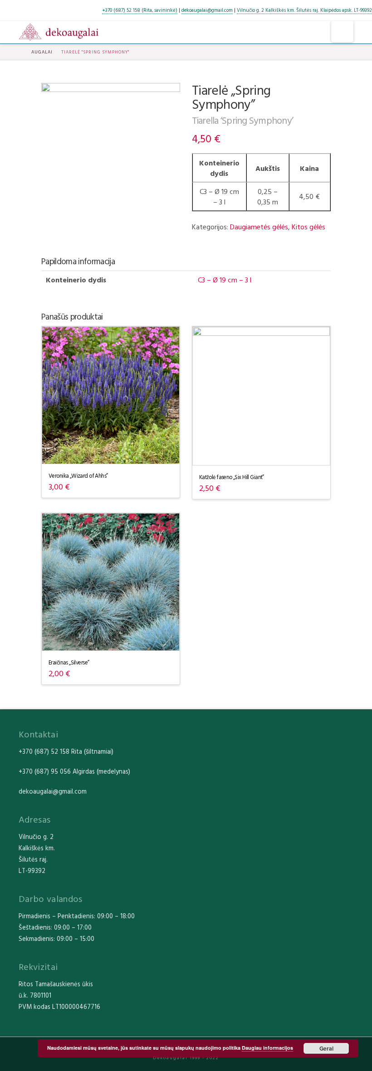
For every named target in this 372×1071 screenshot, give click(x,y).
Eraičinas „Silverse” (69, 662)
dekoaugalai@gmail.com (207, 10)
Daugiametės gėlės (259, 226)
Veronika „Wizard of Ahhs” (78, 475)
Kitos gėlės (308, 226)
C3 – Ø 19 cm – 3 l (224, 279)
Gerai (326, 1048)
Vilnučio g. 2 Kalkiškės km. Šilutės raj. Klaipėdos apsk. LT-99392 (304, 10)
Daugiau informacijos (267, 1047)
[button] (342, 31)
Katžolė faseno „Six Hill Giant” (231, 477)
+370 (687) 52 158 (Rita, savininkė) (139, 10)
